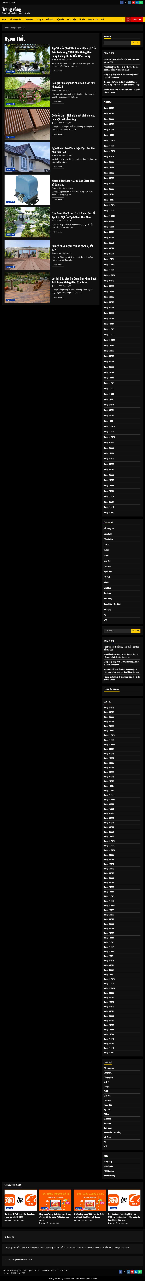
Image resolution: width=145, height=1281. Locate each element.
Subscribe (137, 19)
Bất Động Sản (15, 19)
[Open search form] (123, 19)
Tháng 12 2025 (109, 140)
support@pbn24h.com (22, 1259)
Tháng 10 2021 (109, 394)
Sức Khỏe (107, 587)
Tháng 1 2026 (109, 135)
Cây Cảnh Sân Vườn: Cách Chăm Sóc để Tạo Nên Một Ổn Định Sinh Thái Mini (27, 222)
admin (55, 60)
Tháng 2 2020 (109, 480)
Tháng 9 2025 (109, 156)
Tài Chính (107, 593)
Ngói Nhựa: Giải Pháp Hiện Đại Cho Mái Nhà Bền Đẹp (27, 157)
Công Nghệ (29, 19)
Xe (105, 614)
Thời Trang (93, 19)
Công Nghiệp (108, 539)
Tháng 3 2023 (109, 313)
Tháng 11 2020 (109, 431)
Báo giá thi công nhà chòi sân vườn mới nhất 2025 (27, 92)
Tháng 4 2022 (109, 361)
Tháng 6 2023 (109, 296)
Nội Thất (60, 19)
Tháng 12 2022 (109, 329)
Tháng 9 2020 (109, 442)
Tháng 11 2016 (109, 507)
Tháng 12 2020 (109, 426)
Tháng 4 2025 (109, 183)
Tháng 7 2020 (109, 453)
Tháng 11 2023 (109, 269)
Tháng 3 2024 (109, 248)
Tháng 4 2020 (109, 469)
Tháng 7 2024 (109, 226)
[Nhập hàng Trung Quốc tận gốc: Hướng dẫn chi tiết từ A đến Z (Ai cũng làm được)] (55, 1200)
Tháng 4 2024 (109, 242)
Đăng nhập (108, 1161)
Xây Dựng (107, 609)
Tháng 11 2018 (109, 496)
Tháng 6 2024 (109, 232)
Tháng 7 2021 (109, 399)
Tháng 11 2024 (109, 210)
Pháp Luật (71, 19)
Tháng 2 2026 (109, 129)
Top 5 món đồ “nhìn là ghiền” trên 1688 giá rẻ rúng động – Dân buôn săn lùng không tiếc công (121, 83)
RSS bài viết (108, 1166)
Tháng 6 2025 (109, 172)
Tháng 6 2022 (109, 350)
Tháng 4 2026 (109, 118)
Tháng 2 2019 (109, 491)
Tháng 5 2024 (109, 237)
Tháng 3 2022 (109, 367)
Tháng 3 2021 (109, 410)
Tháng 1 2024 (109, 259)
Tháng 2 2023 (109, 318)
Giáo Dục (49, 19)
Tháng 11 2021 (109, 388)
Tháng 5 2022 (109, 356)
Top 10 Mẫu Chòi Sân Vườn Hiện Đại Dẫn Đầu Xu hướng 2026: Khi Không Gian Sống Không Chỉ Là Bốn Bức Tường (27, 59)
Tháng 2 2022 (109, 372)
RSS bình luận (109, 1171)
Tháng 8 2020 (109, 447)
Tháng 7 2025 (109, 167)
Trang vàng (11, 9)
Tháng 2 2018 (109, 501)
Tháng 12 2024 (109, 205)
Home (4, 19)
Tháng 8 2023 (109, 286)
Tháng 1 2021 (108, 420)
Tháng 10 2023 (109, 275)
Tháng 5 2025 (109, 178)
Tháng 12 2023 (109, 264)
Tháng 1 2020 (109, 485)
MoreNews (80, 1278)
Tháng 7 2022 (109, 345)
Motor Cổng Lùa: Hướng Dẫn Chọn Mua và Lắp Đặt (27, 190)
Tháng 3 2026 (109, 124)
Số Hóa (82, 19)
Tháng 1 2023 (109, 323)
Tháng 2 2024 (109, 253)
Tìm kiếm (107, 36)
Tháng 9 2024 (109, 221)
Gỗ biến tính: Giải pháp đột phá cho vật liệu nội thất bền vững (27, 124)
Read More (59, 71)
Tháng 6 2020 (109, 458)
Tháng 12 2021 (109, 383)
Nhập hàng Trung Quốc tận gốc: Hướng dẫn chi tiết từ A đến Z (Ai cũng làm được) (121, 68)
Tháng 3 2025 (109, 188)
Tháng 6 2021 (109, 404)
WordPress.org (109, 1175)
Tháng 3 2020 (109, 474)
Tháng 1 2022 (109, 377)
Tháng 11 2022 (109, 334)
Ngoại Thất (10, 72)
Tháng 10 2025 (109, 151)
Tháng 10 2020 (109, 437)
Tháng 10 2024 (109, 215)
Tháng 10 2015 (109, 512)
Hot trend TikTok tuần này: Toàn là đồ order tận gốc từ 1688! (20, 1215)
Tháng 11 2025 (109, 145)
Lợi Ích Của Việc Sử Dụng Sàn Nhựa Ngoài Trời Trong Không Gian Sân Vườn (27, 287)
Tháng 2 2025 (109, 194)
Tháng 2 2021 (109, 415)
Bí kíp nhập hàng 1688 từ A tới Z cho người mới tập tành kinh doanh (89, 1215)
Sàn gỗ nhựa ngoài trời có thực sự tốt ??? (27, 255)
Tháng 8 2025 (109, 161)
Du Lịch (40, 19)
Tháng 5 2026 (109, 113)
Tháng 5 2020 (109, 464)
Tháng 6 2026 (109, 108)
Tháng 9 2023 (109, 280)
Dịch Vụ (106, 544)
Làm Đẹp (107, 566)
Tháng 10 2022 (109, 340)
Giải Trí (106, 555)
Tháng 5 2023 (109, 302)
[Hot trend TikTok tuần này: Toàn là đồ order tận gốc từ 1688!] (21, 1200)
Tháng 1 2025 (109, 199)
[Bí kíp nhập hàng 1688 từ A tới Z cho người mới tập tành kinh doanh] (90, 1200)
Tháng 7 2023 (109, 291)
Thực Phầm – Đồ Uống (112, 604)
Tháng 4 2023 (109, 307)
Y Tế (102, 19)
